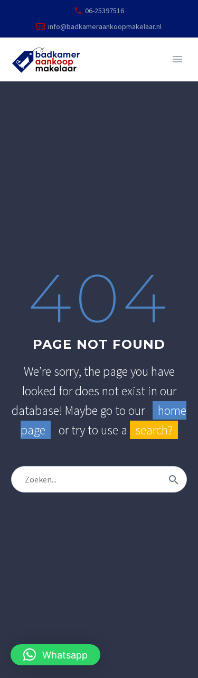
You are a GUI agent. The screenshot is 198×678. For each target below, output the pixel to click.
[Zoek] (174, 479)
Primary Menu (177, 59)
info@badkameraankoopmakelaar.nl (105, 26)
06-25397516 (104, 10)
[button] (55, 654)
